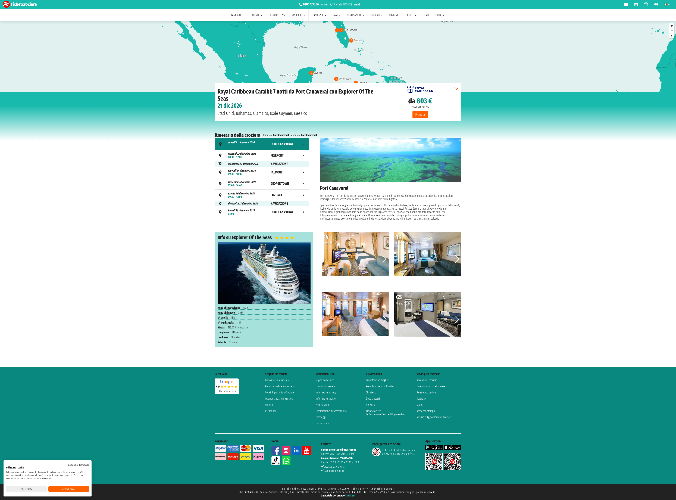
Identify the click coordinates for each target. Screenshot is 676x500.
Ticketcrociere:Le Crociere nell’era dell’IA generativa (385, 412)
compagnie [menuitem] (317, 15)
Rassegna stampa (426, 411)
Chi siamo (371, 392)
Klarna (420, 404)
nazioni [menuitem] (393, 15)
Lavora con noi (323, 423)
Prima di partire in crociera (279, 386)
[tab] (262, 144)
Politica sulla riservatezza (78, 464)
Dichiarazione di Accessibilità (331, 411)
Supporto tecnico (325, 380)
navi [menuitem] (335, 15)
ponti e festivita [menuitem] (432, 15)
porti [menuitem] (410, 15)
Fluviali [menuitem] (375, 15)
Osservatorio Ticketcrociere (431, 386)
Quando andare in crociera (279, 398)
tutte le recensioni (227, 391)
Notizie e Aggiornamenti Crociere (434, 417)
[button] (384, 259)
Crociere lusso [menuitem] (277, 15)
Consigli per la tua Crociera (279, 392)
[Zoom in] (671, 25)
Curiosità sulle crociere (277, 380)
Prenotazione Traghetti (378, 380)
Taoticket (350, 495)
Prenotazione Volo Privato (380, 386)
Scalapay (421, 398)
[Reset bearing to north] (671, 35)
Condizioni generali (326, 386)
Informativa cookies (326, 398)
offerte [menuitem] (255, 15)
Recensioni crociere (427, 380)
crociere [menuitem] (297, 15)
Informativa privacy (326, 392)
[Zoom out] (671, 30)
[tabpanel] (390, 179)
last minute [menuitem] (238, 15)
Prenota (420, 115)
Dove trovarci (373, 398)
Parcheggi (321, 417)
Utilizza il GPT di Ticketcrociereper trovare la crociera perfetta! (398, 452)
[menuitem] (626, 4)
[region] (338, 56)
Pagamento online (426, 392)
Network (370, 404)
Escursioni (270, 411)
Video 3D (269, 404)
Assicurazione (323, 404)
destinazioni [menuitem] (354, 15)
